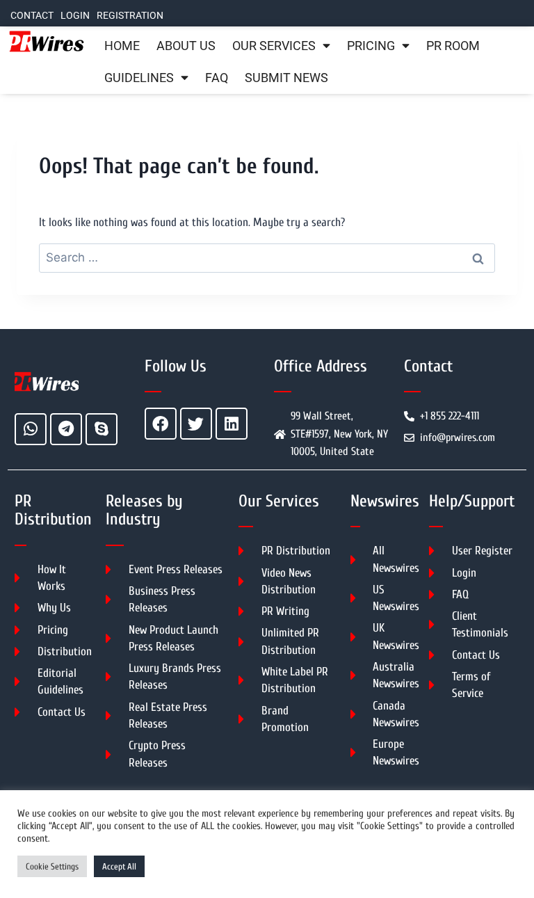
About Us (186, 46)
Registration (130, 16)
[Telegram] (66, 429)
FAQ (216, 78)
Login (75, 16)
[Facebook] (161, 424)
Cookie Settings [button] (52, 866)
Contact (32, 16)
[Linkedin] (232, 424)
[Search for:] (267, 257)
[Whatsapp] (31, 429)
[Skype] (102, 429)
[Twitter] (196, 424)
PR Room (453, 46)
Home (122, 46)
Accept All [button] (119, 866)
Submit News (286, 78)
